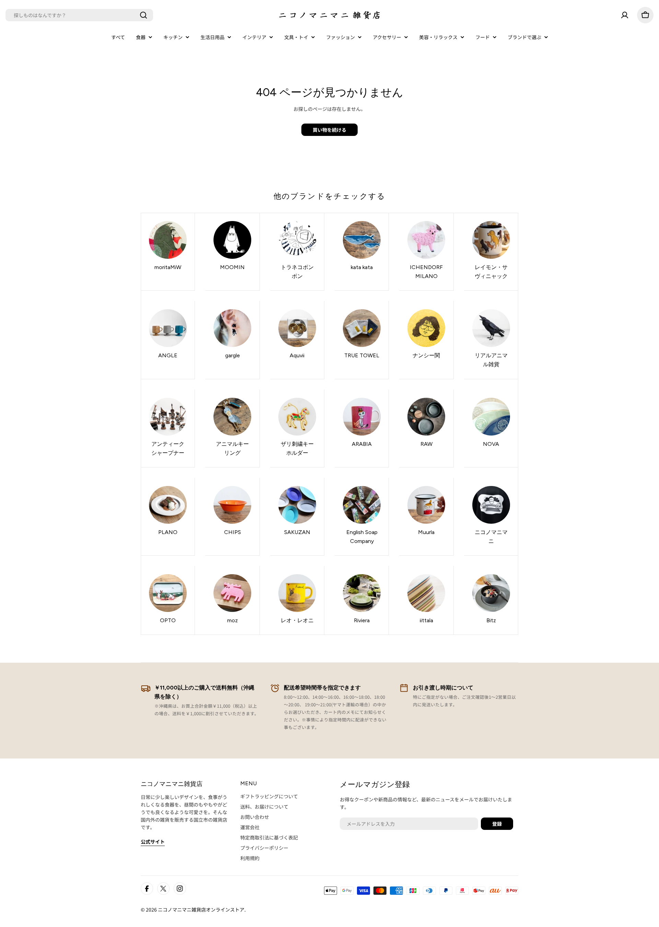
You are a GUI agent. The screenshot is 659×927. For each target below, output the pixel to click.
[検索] (143, 15)
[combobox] (79, 15)
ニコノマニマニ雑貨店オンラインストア (201, 909)
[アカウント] (625, 15)
